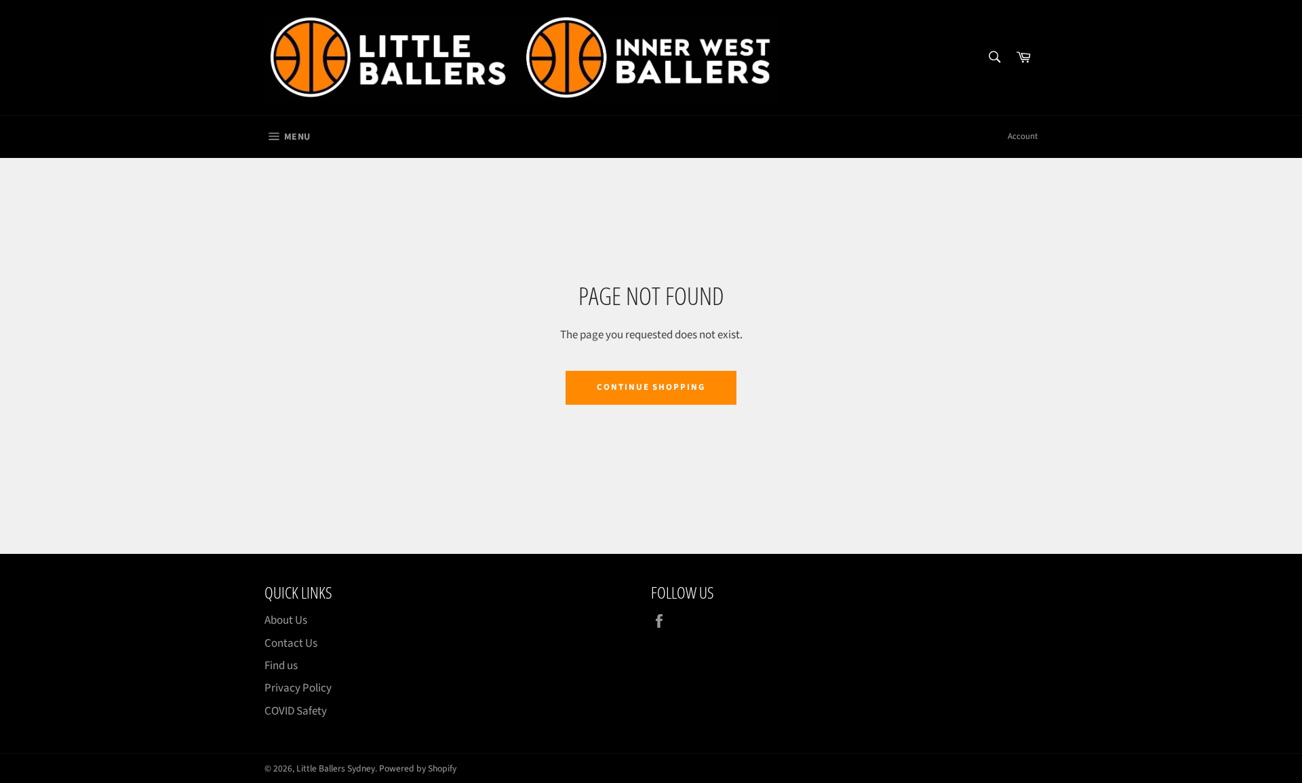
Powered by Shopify (417, 768)
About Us (285, 620)
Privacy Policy (298, 688)
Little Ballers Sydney (335, 768)
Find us (281, 666)
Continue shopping (651, 387)
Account (1023, 136)
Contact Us (290, 643)
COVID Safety (295, 711)
